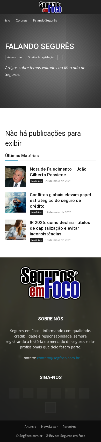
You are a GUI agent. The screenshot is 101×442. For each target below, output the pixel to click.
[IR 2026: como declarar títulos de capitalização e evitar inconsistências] (15, 230)
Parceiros (69, 426)
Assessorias (14, 57)
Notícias (36, 181)
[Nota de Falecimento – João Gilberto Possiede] (15, 176)
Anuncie (30, 426)
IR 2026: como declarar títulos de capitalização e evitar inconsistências (60, 228)
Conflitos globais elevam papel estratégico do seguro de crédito (60, 200)
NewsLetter (49, 426)
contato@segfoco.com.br (58, 357)
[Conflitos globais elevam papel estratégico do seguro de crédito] (15, 202)
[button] (9, 7)
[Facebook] (14, 393)
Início (6, 20)
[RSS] (70, 393)
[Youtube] (50, 407)
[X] (84, 393)
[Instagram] (28, 393)
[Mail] (56, 393)
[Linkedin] (42, 393)
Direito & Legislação (41, 57)
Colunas (21, 20)
